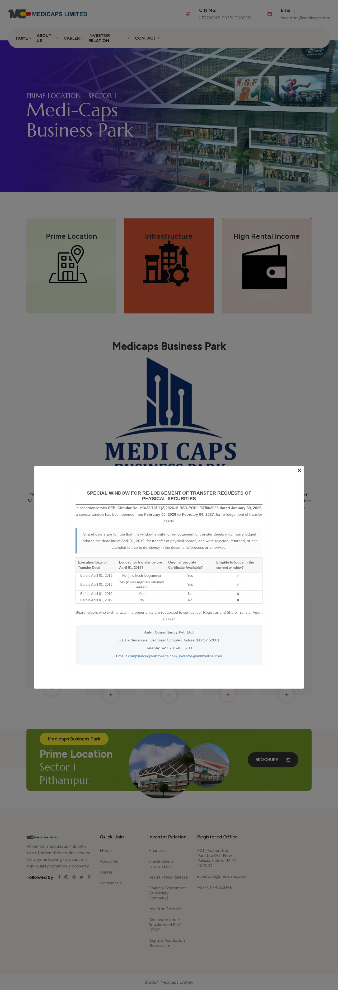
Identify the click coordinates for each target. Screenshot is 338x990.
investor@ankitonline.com (200, 656)
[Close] (299, 470)
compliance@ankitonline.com (152, 656)
